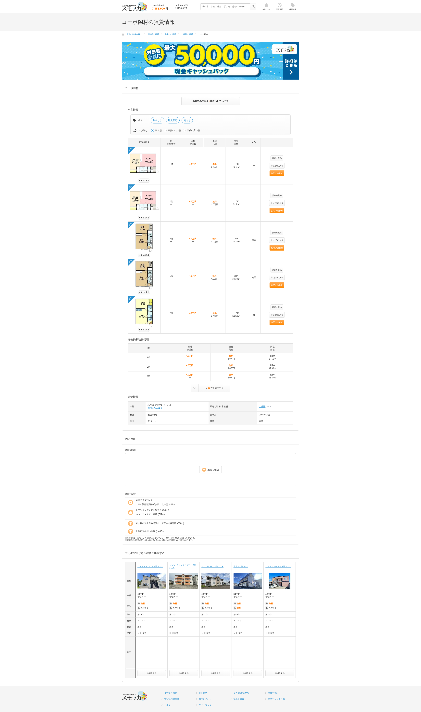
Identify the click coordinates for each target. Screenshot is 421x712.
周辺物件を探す (155, 408)
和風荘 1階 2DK (241, 566)
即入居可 (172, 120)
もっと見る (144, 180)
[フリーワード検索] (253, 6)
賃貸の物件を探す (134, 34)
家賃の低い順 (174, 130)
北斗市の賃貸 (170, 34)
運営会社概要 (170, 693)
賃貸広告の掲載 (171, 699)
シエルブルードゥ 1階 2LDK (278, 566)
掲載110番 (273, 693)
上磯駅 (262, 406)
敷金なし (157, 120)
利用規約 (203, 693)
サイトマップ (205, 705)
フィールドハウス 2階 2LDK (150, 566)
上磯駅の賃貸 (187, 34)
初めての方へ (239, 699)
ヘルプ (167, 705)
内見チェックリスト (277, 699)
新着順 (158, 130)
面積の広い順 (193, 130)
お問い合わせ (277, 173)
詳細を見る (277, 158)
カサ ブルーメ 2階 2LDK (212, 566)
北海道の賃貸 (153, 34)
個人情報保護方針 (241, 693)
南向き (187, 120)
